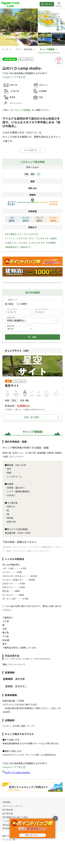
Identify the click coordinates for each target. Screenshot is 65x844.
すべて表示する (30, 150)
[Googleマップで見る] (16, 772)
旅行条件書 (7, 813)
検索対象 (10, 326)
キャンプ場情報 (22, 109)
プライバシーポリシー (13, 805)
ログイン (49, 4)
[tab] (7, 49)
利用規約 (6, 802)
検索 (34, 337)
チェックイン (12, 309)
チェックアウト (41, 309)
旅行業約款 (7, 809)
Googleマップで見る (12, 76)
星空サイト (12, 385)
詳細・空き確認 (31, 417)
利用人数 (10, 317)
